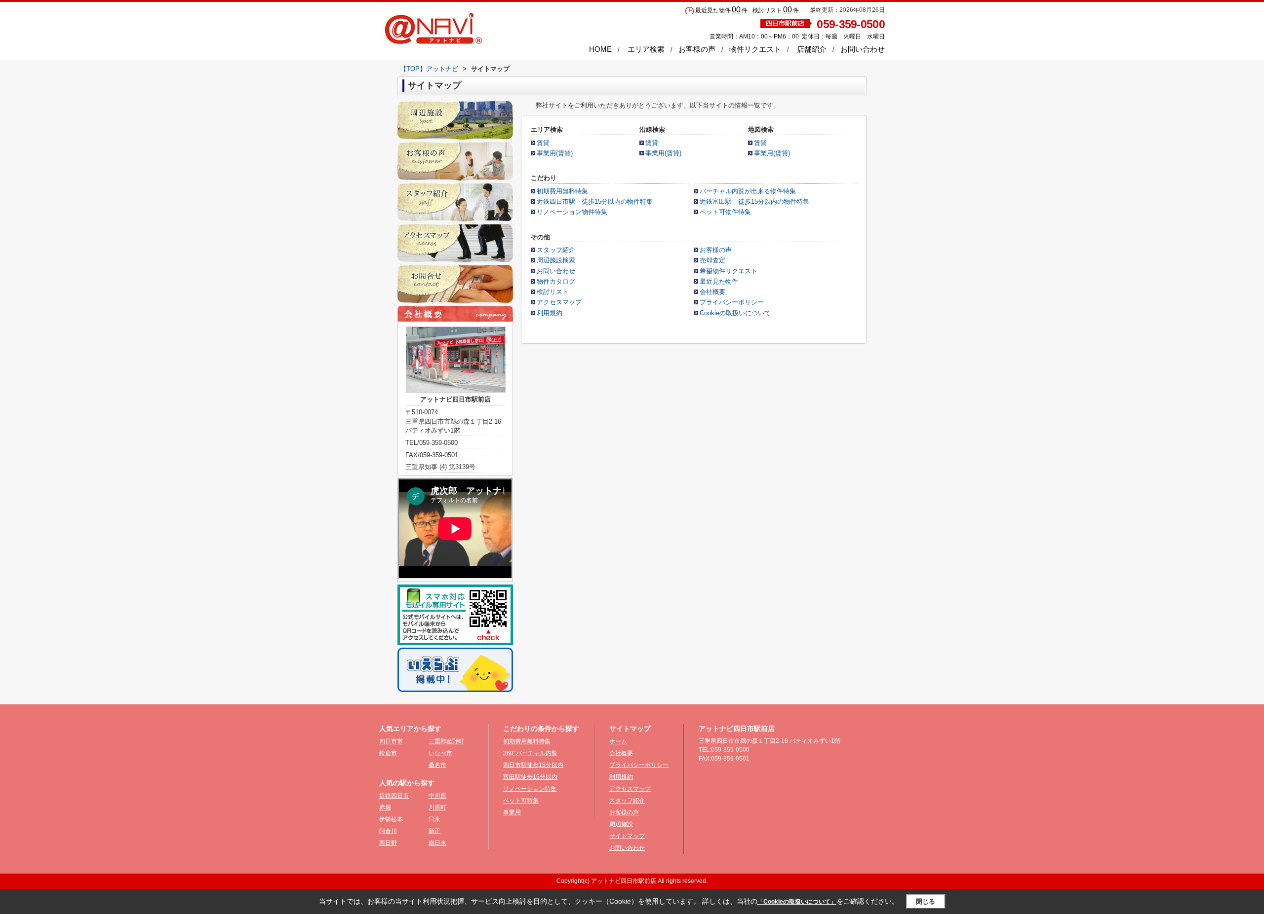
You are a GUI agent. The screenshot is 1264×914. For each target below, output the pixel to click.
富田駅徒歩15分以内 (530, 776)
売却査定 (712, 260)
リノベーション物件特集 (572, 212)
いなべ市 (440, 753)
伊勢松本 (391, 819)
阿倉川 (388, 831)
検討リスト (553, 291)
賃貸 (543, 142)
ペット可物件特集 (725, 212)
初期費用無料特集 (562, 191)
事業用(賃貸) (555, 153)
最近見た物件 (719, 281)
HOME (600, 49)
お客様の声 (696, 49)
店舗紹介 (812, 49)
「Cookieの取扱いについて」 (796, 901)
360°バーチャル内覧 (530, 753)
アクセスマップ (559, 302)
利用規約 (549, 313)
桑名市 (437, 765)
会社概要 (712, 291)
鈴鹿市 (388, 753)
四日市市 (391, 741)
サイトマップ (627, 836)
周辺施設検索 (556, 260)
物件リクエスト (755, 49)
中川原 (437, 795)
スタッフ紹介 (556, 250)
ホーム (618, 741)
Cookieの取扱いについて (735, 313)
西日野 (388, 843)
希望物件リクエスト (728, 271)
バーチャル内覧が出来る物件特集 (748, 191)
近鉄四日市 (394, 795)
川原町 (437, 807)
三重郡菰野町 (446, 741)
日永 (434, 819)
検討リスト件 (775, 10)
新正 (434, 831)
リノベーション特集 (529, 788)
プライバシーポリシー (732, 302)
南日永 (437, 843)
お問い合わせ (862, 49)
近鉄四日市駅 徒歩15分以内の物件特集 (595, 201)
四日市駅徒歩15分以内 (533, 765)
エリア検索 (646, 49)
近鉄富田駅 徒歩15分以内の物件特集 (754, 201)
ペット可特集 (521, 800)
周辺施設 (621, 824)
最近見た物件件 (721, 10)
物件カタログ (556, 281)
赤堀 (385, 807)
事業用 (512, 812)
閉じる (925, 901)
